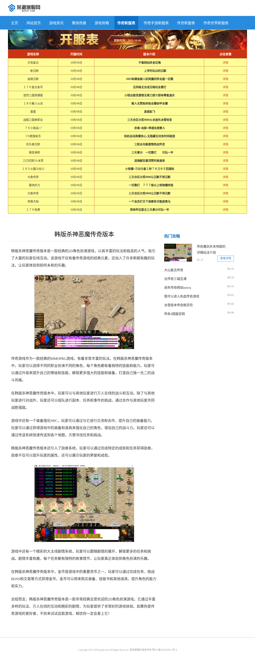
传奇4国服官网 (174, 314)
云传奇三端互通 (175, 279)
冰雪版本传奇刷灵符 (178, 305)
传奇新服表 (126, 23)
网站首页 (33, 23)
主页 (14, 23)
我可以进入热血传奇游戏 (181, 296)
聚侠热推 (79, 23)
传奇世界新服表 (216, 23)
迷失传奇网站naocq (177, 287)
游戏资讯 (56, 23)
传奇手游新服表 (156, 23)
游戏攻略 (102, 23)
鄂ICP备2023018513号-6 (164, 649)
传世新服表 (186, 23)
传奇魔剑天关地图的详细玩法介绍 (211, 249)
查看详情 (225, 258)
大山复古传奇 (173, 270)
